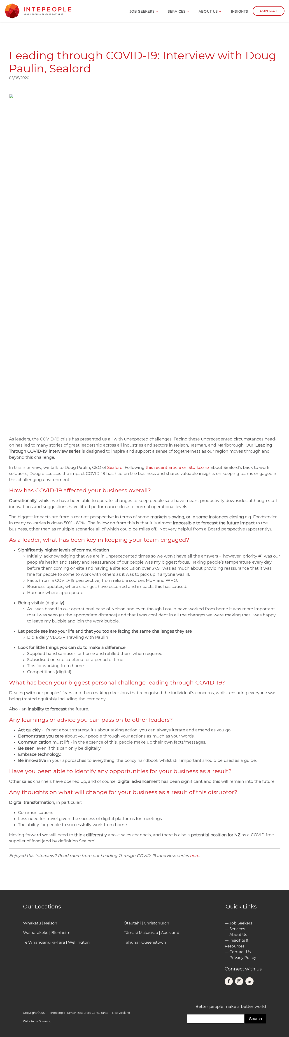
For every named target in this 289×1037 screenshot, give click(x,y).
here (194, 855)
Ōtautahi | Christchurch (146, 923)
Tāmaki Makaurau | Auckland (151, 932)
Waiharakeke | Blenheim (46, 932)
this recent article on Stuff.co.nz (177, 467)
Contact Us (240, 951)
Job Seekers (240, 923)
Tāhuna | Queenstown (145, 942)
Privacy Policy (242, 957)
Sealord (115, 467)
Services (237, 928)
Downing (45, 1021)
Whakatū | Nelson (40, 923)
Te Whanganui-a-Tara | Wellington (56, 942)
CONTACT (268, 11)
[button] (144, 11)
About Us (238, 934)
